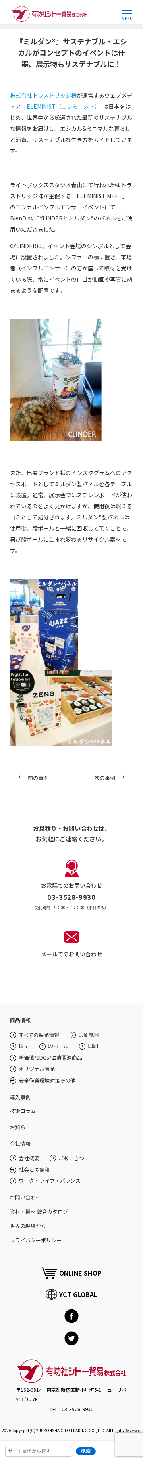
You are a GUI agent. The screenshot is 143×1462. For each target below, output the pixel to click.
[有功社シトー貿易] (49, 12)
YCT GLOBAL (78, 1294)
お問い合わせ (25, 1197)
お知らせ (20, 1127)
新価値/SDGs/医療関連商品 (50, 1057)
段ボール (58, 1046)
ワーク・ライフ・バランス (50, 1180)
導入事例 (20, 1097)
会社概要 (29, 1158)
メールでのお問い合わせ (71, 954)
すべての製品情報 (39, 1035)
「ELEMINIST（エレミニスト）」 (62, 106)
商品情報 (20, 1020)
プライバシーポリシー (36, 1240)
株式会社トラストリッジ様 (43, 95)
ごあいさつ (71, 1158)
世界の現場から (28, 1226)
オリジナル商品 (37, 1069)
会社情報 (20, 1143)
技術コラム (23, 1111)
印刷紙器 (88, 1035)
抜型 (24, 1046)
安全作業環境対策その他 (47, 1080)
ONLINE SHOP (80, 1273)
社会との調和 (34, 1169)
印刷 (93, 1046)
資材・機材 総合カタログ (39, 1211)
